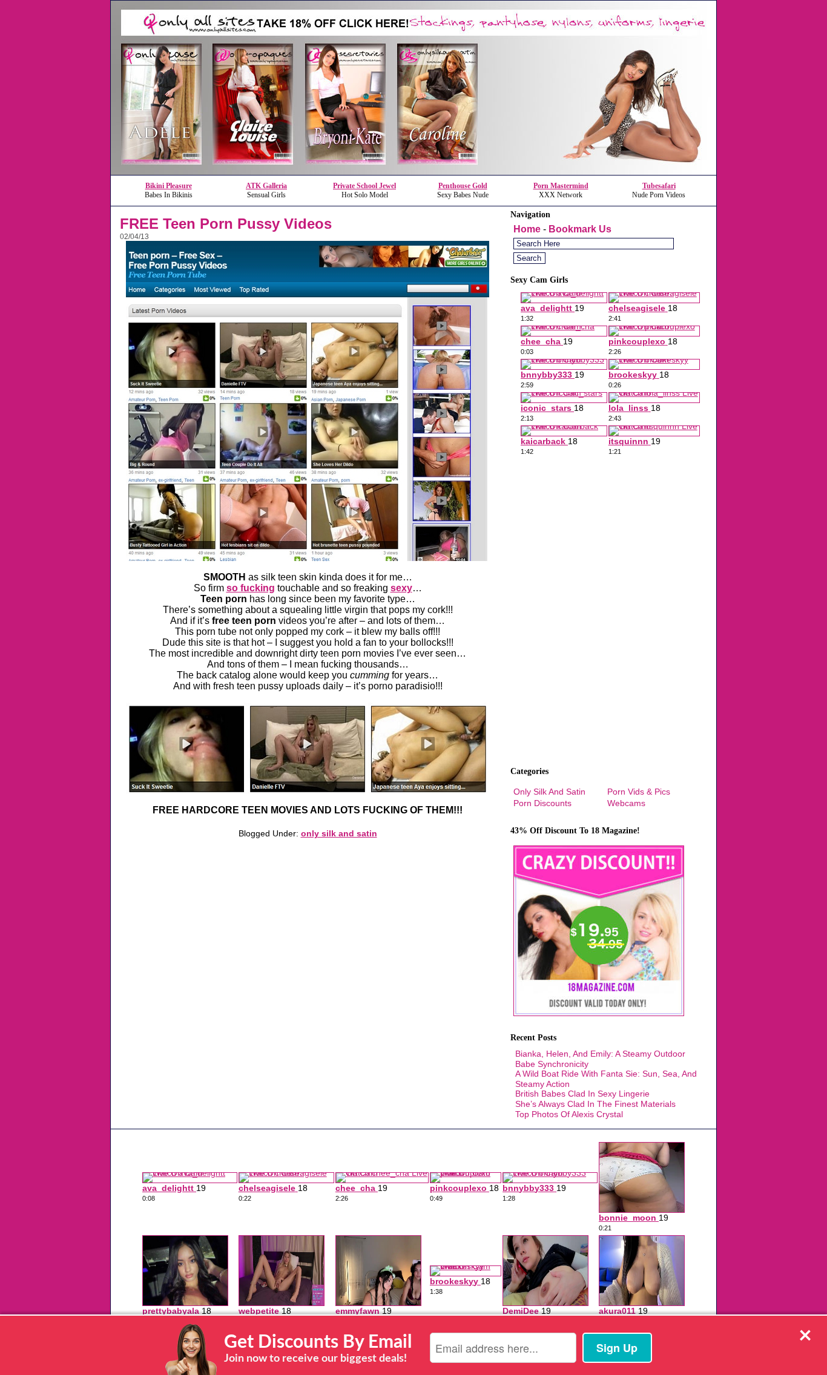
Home (527, 229)
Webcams (626, 803)
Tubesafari (659, 186)
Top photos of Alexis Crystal (569, 1114)
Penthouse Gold (462, 186)
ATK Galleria (266, 186)
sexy (401, 588)
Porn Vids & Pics (638, 791)
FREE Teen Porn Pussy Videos (226, 223)
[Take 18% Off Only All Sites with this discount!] (413, 171)
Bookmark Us (580, 229)
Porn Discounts (542, 803)
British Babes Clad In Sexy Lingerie (582, 1093)
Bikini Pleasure (168, 186)
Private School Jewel (364, 186)
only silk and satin (339, 833)
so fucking (250, 588)
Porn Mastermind (560, 186)
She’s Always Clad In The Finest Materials (595, 1104)
